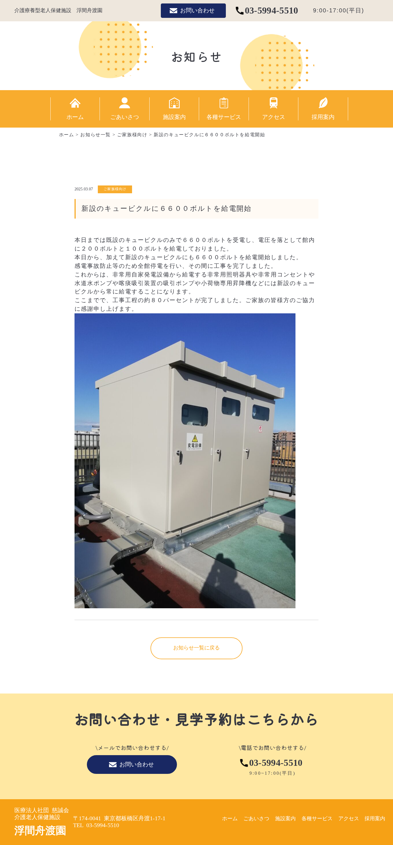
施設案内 (174, 117)
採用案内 (323, 117)
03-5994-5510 (271, 10)
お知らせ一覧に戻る (196, 648)
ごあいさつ (124, 117)
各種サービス (224, 117)
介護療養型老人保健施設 (58, 10)
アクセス (273, 117)
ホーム (75, 117)
